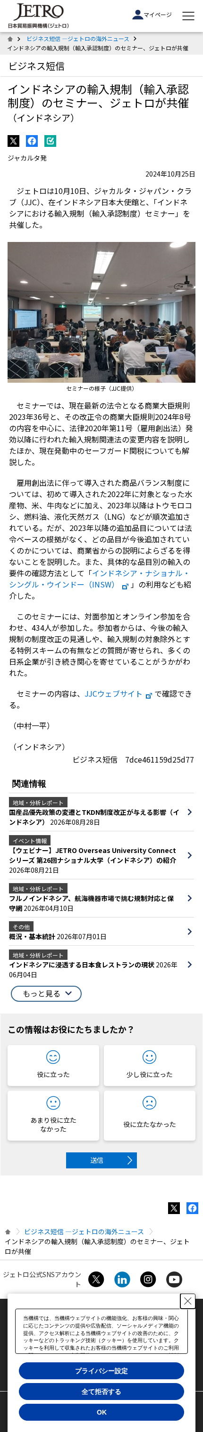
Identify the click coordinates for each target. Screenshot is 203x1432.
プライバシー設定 (101, 1371)
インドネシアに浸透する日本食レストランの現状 (82, 964)
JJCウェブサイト (114, 693)
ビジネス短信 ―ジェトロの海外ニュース (77, 38)
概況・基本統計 (33, 936)
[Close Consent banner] (187, 1301)
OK (102, 1412)
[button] (46, 994)
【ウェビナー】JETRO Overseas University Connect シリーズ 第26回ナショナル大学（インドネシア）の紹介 (92, 855)
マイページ (158, 14)
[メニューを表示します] (188, 16)
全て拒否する (101, 1391)
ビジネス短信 (36, 65)
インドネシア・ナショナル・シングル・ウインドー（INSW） (99, 578)
